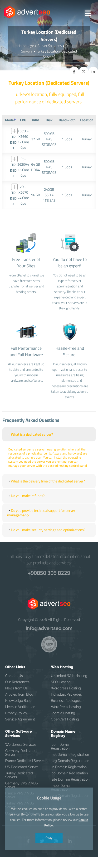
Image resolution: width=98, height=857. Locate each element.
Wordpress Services (20, 744)
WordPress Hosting (66, 707)
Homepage (25, 45)
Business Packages (66, 701)
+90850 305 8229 (49, 572)
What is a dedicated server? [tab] (32, 434)
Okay (49, 837)
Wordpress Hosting (66, 688)
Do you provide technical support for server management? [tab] (41, 513)
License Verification (20, 707)
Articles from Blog (19, 694)
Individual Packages (66, 694)
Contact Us (14, 676)
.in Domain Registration (69, 767)
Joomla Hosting (63, 713)
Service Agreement (20, 719)
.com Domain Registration (61, 746)
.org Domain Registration (70, 761)
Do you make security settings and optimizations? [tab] (48, 530)
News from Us (16, 688)
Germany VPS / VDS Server (21, 785)
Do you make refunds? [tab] (28, 495)
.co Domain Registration (69, 773)
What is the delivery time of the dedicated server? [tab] (48, 481)
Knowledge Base (18, 701)
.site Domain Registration (70, 779)
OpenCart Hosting (65, 719)
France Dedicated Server (24, 761)
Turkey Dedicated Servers (19, 775)
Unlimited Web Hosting (69, 676)
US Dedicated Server (21, 767)
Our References (17, 682)
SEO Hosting (61, 682)
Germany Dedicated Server (21, 752)
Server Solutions (50, 45)
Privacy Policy (16, 713)
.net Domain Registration (70, 754)
